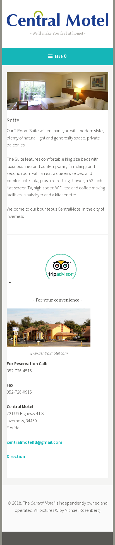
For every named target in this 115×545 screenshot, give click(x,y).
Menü (61, 56)
